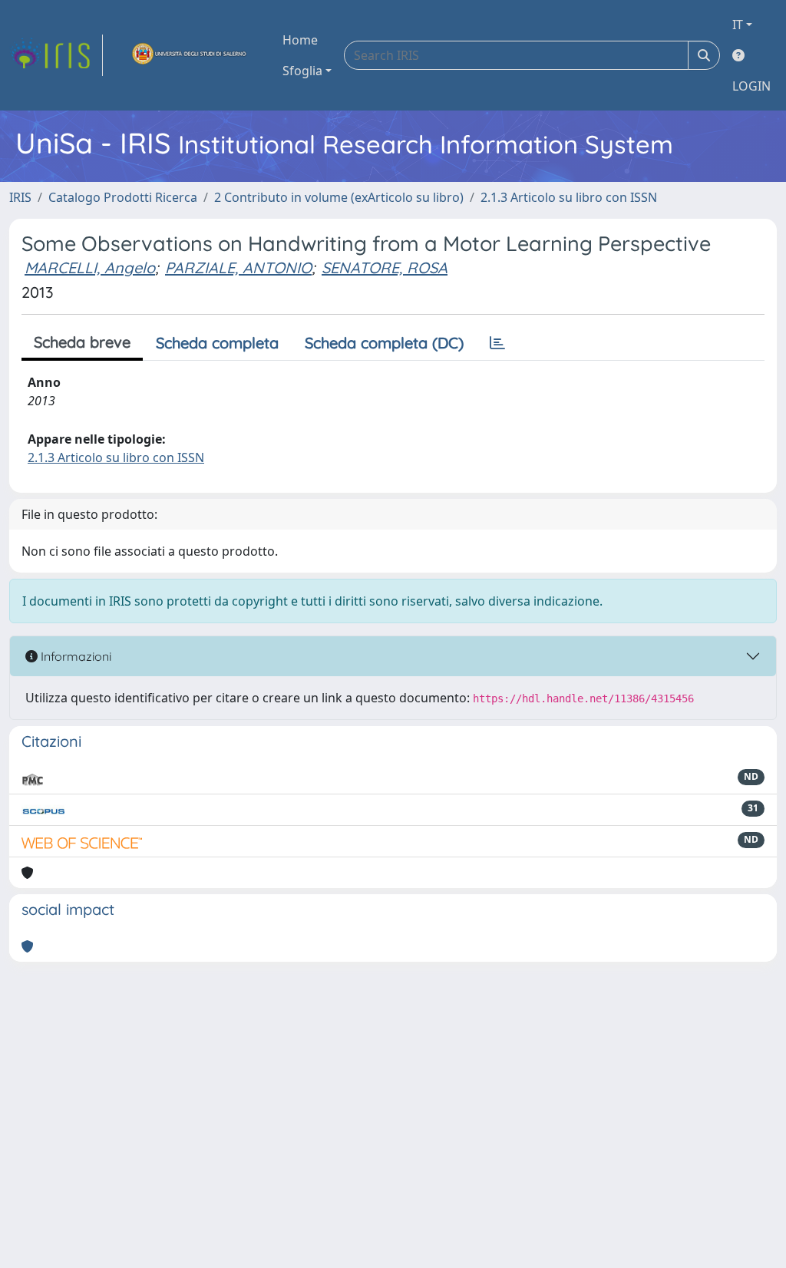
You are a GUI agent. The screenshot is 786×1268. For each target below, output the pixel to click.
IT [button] (737, 24)
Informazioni (74, 656)
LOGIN (751, 86)
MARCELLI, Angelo (90, 267)
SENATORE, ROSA (384, 267)
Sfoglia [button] (302, 70)
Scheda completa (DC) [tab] (384, 342)
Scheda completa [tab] (217, 342)
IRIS (20, 197)
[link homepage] (56, 55)
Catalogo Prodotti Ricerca (122, 197)
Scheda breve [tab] (82, 342)
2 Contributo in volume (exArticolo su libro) (339, 197)
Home (300, 39)
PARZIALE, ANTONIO (238, 267)
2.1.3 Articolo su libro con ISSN (569, 197)
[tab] (497, 343)
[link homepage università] (189, 55)
